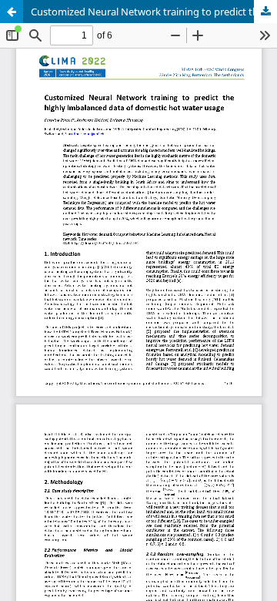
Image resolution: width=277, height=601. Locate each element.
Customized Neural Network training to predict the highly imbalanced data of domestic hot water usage (154, 11)
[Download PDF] (265, 11)
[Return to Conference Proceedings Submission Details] (11, 11)
